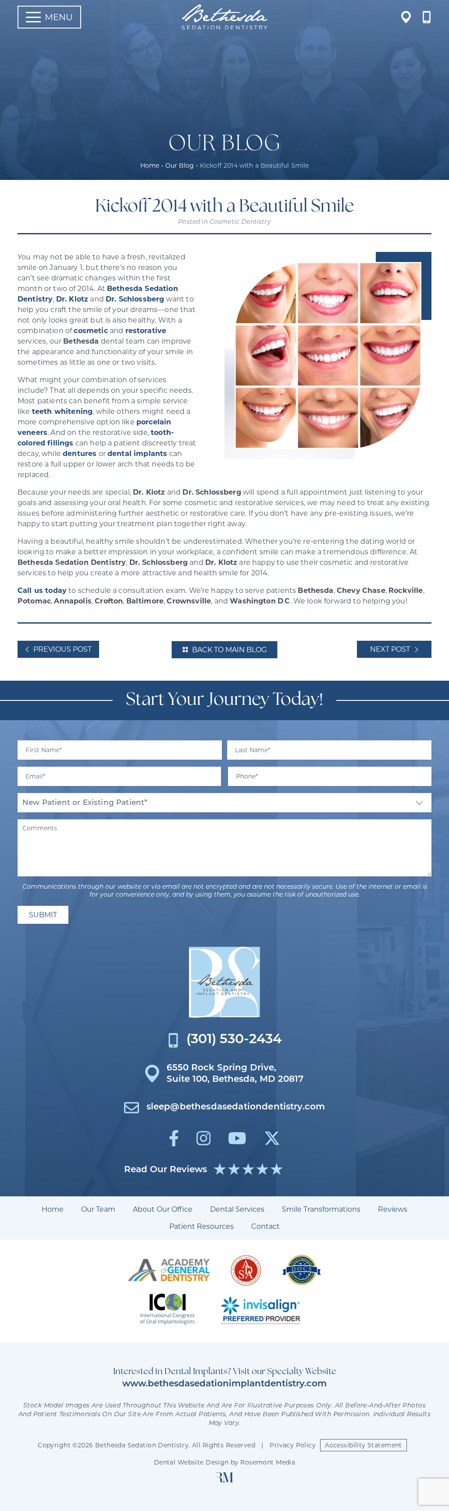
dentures (79, 453)
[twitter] (272, 1138)
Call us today (42, 590)
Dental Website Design (191, 1462)
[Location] (406, 17)
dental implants (137, 453)
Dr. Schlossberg (135, 299)
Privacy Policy (293, 1445)
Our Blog (179, 165)
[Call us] (426, 17)
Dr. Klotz (72, 299)
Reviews (392, 1209)
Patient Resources (201, 1226)
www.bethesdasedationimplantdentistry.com (224, 1384)
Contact (265, 1226)
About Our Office (162, 1209)
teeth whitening (62, 411)
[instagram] (203, 1138)
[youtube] (237, 1138)
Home (149, 165)
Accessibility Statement (363, 1445)
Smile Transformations (321, 1209)
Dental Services (237, 1209)
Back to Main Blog (229, 650)
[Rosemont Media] (224, 1480)
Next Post (390, 649)
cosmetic (90, 331)
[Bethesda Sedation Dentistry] (224, 982)
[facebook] (174, 1138)
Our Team (98, 1209)
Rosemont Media (267, 1462)
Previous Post (62, 649)
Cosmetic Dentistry (240, 222)
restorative (146, 331)
